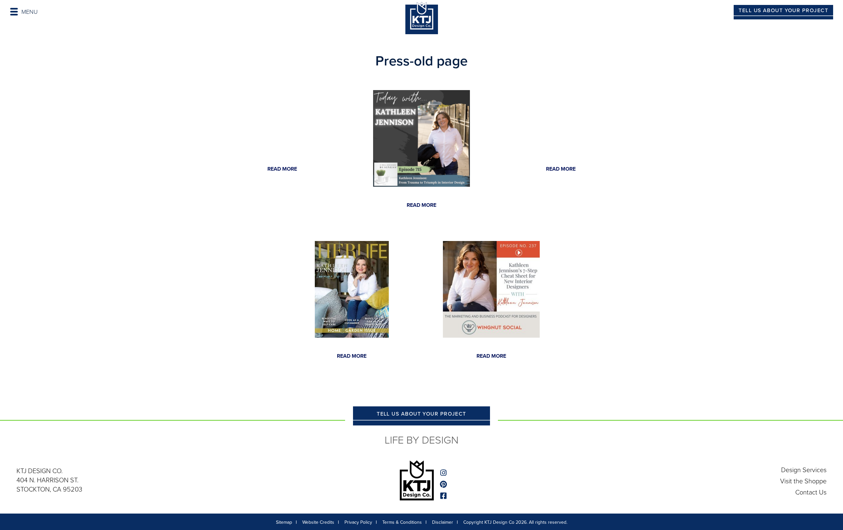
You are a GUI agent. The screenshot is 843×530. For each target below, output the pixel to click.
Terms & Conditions (402, 522)
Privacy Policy (358, 522)
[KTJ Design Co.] (421, 19)
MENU (29, 12)
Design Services (804, 470)
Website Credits (318, 522)
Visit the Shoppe (803, 481)
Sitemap (284, 522)
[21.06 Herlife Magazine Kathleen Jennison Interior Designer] (352, 289)
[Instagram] (444, 473)
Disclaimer (442, 522)
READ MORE (282, 169)
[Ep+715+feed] (421, 138)
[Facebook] (444, 496)
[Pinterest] (444, 485)
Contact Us (811, 492)
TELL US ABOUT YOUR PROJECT (783, 10)
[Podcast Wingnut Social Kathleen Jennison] (491, 289)
